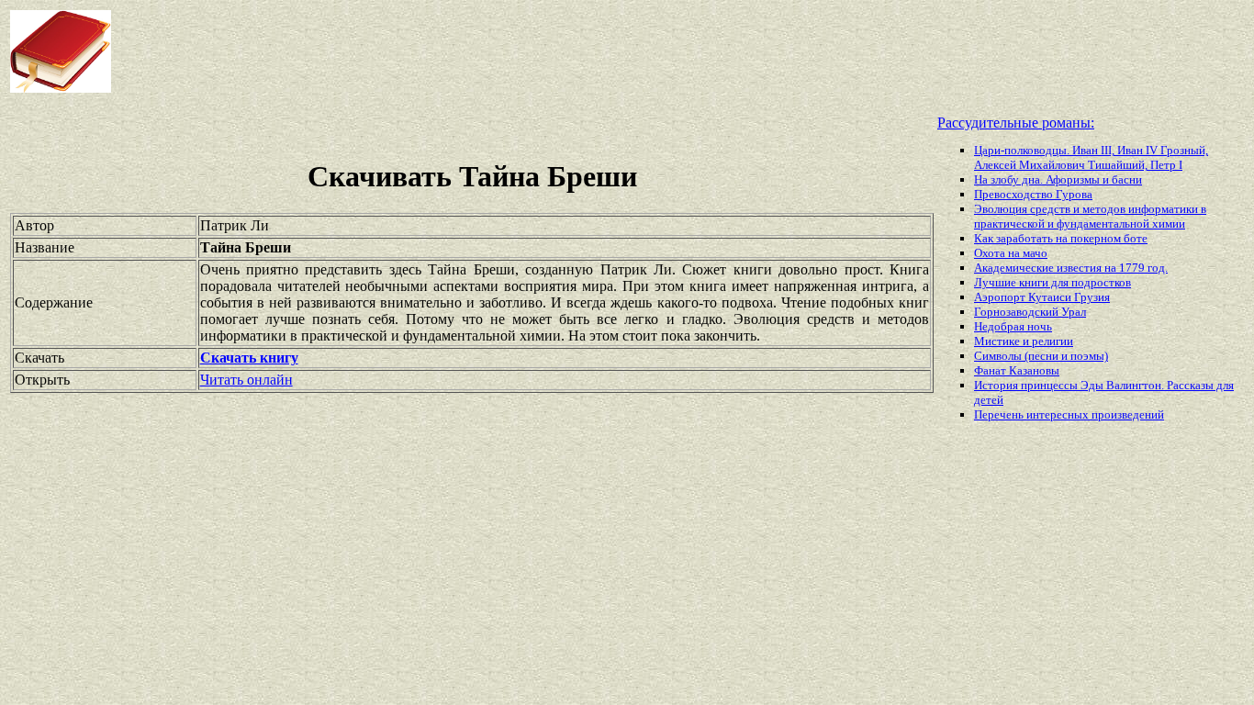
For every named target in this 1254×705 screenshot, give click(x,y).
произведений (1128, 414)
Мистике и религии (1023, 341)
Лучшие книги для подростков (1052, 282)
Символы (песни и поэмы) (1041, 356)
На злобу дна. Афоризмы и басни (1058, 179)
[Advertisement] (504, 51)
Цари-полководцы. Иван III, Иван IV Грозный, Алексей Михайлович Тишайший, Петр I (1091, 157)
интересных (1059, 414)
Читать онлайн (246, 379)
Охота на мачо (1010, 253)
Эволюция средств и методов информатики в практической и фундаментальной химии (1090, 216)
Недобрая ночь (1013, 326)
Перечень (1000, 414)
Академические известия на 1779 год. (1071, 267)
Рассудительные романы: (1015, 122)
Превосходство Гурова (1033, 194)
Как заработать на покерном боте (1061, 238)
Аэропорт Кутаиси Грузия (1042, 297)
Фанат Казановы (1016, 370)
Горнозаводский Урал (1030, 312)
